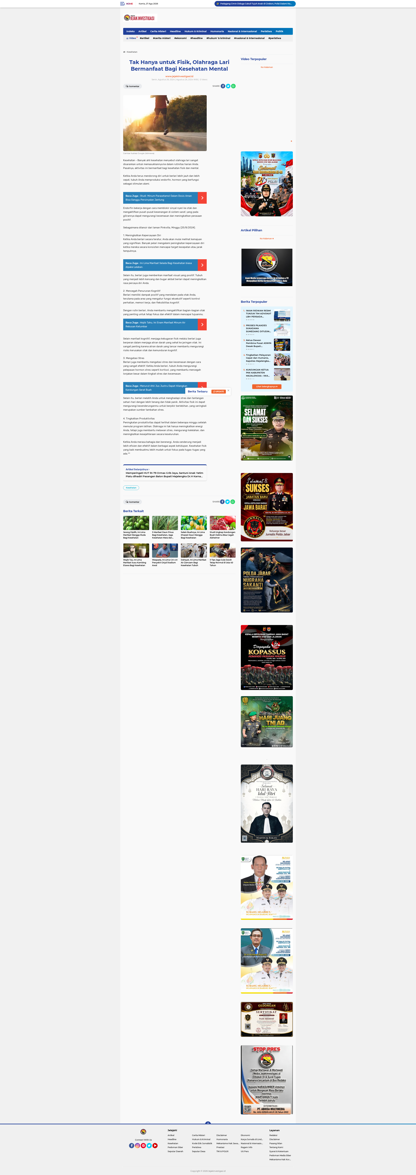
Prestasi (220, 1147)
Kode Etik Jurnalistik (202, 1143)
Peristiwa (266, 31)
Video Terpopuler (254, 59)
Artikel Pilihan (251, 230)
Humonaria (217, 31)
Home (129, 3)
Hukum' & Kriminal (219, 38)
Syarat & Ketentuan (278, 1151)
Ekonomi (181, 38)
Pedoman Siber (175, 1147)
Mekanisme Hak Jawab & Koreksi (228, 1143)
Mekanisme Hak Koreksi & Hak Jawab (281, 1159)
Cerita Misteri (158, 31)
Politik (279, 31)
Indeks (130, 31)
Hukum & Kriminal (196, 31)
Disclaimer (221, 1135)
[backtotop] (208, 1124)
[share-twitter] (228, 86)
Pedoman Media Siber (280, 1155)
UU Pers (245, 1151)
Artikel (142, 31)
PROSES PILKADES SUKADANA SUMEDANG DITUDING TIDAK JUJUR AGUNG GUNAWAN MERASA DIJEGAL (258, 328)
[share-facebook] (223, 86)
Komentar (134, 86)
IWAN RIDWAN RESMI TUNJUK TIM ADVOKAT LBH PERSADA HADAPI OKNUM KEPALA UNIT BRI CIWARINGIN (258, 313)
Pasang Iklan (275, 1143)
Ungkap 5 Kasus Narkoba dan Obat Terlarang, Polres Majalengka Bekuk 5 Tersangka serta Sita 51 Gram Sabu (256, 3)
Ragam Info (246, 1147)
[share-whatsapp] (233, 86)
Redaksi (273, 1135)
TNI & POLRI (222, 1151)
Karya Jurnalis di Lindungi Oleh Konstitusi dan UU (253, 1139)
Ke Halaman (267, 67)
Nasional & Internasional (242, 31)
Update (219, 391)
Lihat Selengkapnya (266, 386)
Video (132, 38)
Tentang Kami (276, 1147)
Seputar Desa (198, 1151)
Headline (175, 31)
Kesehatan (131, 487)
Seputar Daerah (175, 1151)
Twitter (151, 1149)
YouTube (157, 1149)
